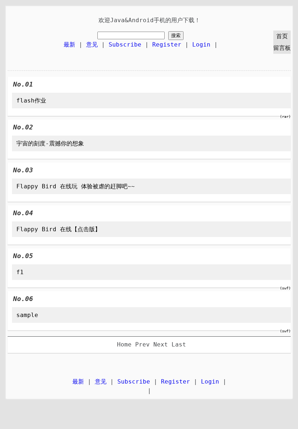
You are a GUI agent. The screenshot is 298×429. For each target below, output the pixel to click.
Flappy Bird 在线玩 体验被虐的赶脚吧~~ (75, 186)
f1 (20, 272)
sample (27, 315)
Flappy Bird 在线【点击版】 (58, 229)
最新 (69, 44)
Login (201, 44)
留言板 (282, 47)
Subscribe (125, 44)
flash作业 (31, 100)
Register (166, 44)
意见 (92, 44)
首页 (282, 36)
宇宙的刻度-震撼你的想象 (50, 143)
